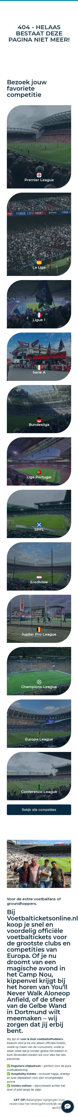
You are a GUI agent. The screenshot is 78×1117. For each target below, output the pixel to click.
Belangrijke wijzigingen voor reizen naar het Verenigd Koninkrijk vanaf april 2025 (37, 1103)
